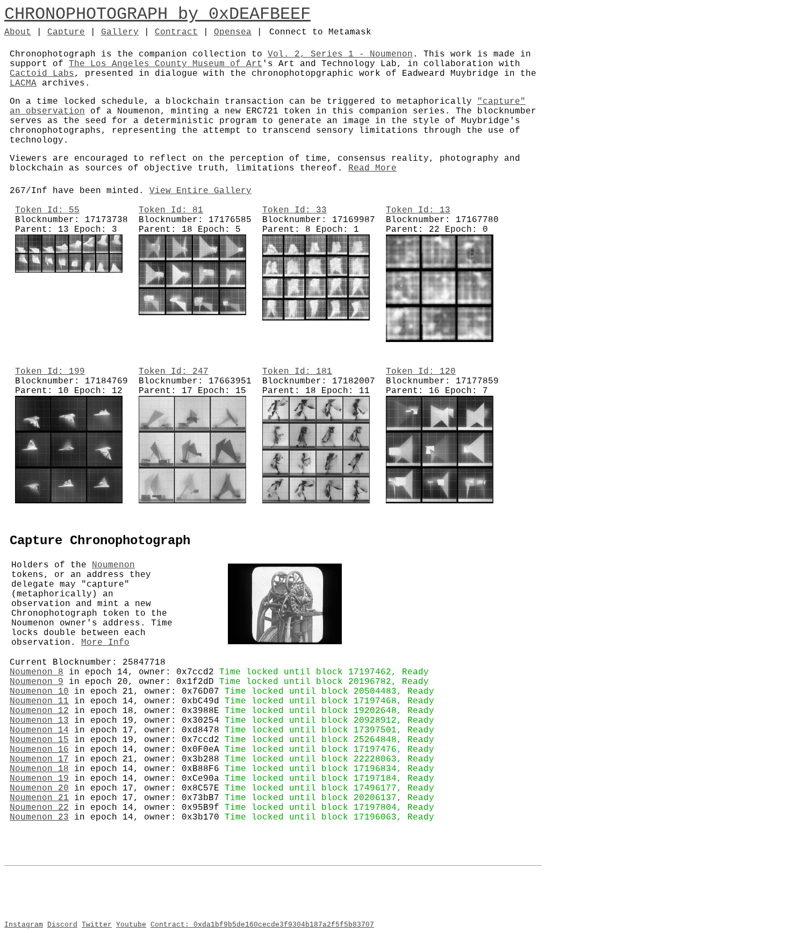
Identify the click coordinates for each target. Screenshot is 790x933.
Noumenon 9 (36, 682)
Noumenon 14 (39, 730)
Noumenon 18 (39, 769)
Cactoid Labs (42, 74)
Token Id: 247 (174, 371)
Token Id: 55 (47, 210)
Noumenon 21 (39, 798)
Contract (176, 32)
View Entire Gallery (200, 191)
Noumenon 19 (39, 779)
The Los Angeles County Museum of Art (165, 64)
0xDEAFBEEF (260, 14)
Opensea (233, 32)
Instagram (23, 925)
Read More (372, 168)
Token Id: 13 (418, 210)
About (17, 32)
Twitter (97, 925)
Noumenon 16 (39, 749)
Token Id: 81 (171, 210)
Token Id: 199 (50, 371)
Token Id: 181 (297, 371)
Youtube (131, 925)
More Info (105, 642)
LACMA (23, 83)
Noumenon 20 (39, 788)
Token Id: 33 (294, 210)
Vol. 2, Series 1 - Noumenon (340, 54)
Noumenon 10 (39, 691)
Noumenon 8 (36, 672)
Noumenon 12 (39, 711)
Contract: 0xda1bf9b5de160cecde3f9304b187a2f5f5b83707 (262, 925)
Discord (62, 925)
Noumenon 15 (39, 740)
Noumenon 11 (39, 701)
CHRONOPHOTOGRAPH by (106, 14)
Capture (66, 32)
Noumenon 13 (39, 720)
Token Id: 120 (421, 371)
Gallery (120, 32)
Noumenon (113, 565)
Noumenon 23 (39, 817)
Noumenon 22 (39, 808)
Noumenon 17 (39, 759)
